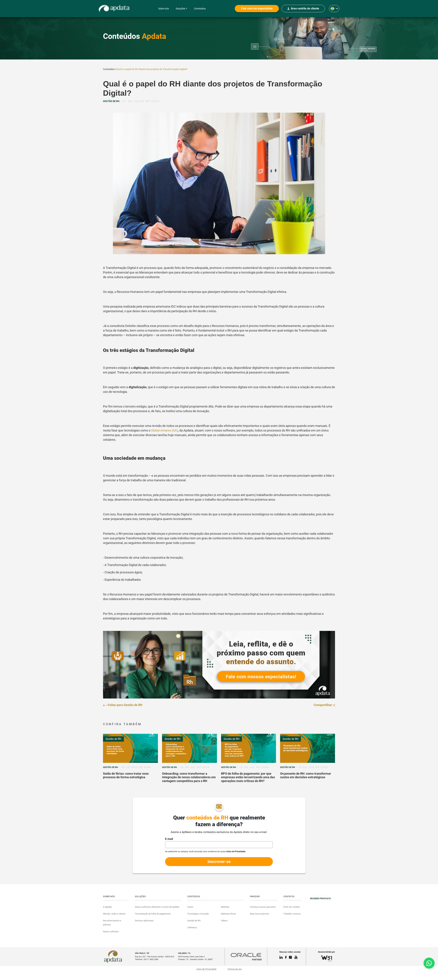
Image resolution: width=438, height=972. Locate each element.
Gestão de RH (113, 738)
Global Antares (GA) (164, 430)
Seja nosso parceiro (259, 913)
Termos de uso (234, 969)
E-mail (169, 839)
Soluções (180, 8)
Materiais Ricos (228, 913)
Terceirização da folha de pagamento (153, 913)
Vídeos (224, 920)
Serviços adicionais (144, 920)
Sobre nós (163, 8)
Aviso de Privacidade (206, 969)
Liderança (192, 927)
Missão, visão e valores (114, 913)
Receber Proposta (320, 898)
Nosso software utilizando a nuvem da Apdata (157, 907)
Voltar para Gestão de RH (124, 705)
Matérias (225, 907)
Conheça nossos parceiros (263, 907)
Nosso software (111, 931)
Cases (190, 907)
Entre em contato (291, 907)
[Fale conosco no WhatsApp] (429, 963)
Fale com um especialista (257, 8)
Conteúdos (200, 8)
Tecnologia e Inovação (198, 913)
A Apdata (107, 907)
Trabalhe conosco (292, 913)
